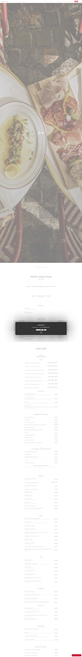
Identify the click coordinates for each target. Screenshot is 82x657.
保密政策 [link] (41, 331)
